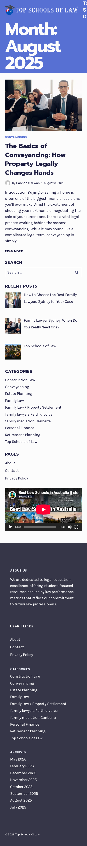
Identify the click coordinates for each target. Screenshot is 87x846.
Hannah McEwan (28, 183)
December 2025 (23, 773)
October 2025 (21, 786)
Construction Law (20, 380)
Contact (12, 470)
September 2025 (24, 793)
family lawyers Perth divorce (29, 414)
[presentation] (43, 105)
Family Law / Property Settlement (33, 407)
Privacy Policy (16, 478)
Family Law (14, 400)
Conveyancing (16, 136)
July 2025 (18, 807)
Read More (16, 251)
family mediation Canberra (28, 421)
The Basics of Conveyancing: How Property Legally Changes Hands (35, 159)
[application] (43, 509)
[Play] (10, 527)
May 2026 (18, 759)
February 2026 (22, 766)
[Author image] (7, 183)
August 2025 (21, 800)
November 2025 (23, 779)
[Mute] (70, 527)
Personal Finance (19, 428)
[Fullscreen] (76, 527)
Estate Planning (19, 393)
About (10, 463)
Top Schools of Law (21, 441)
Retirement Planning (23, 435)
